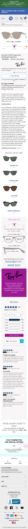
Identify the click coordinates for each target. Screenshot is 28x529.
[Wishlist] (16, 18)
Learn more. (19, 148)
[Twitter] (17, 509)
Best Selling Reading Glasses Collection (11, 472)
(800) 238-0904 (7, 463)
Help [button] (2, 481)
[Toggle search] (21, 18)
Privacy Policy (19, 449)
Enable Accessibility (14, 1)
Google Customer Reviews (21, 72)
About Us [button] (4, 486)
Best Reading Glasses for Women (9, 470)
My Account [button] (5, 476)
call (8, 87)
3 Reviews (13, 59)
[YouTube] (22, 509)
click (20, 430)
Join (14, 446)
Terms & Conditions (12, 450)
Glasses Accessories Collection (9, 469)
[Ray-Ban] (21, 64)
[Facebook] (11, 509)
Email (20, 463)
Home (2, 23)
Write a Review (20, 59)
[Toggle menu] (3, 18)
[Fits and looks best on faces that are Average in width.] (14, 49)
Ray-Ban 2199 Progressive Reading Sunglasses (12, 25)
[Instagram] (6, 509)
